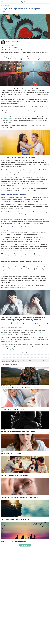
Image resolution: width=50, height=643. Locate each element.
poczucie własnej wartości (35, 221)
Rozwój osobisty (5, 517)
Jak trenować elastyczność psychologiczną (15, 519)
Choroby (3, 451)
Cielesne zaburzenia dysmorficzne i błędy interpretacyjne (19, 497)
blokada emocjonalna (33, 244)
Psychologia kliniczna (6, 495)
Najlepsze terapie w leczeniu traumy (12, 409)
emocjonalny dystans (7, 118)
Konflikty (7, 5)
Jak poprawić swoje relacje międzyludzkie (14, 475)
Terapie (3, 407)
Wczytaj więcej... (25, 545)
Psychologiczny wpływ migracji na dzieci (14, 541)
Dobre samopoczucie (6, 385)
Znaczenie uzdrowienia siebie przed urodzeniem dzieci (18, 431)
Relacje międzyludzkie (6, 473)
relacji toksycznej (40, 125)
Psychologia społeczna (6, 539)
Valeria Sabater (14, 43)
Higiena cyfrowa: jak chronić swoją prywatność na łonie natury (21, 387)
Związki (2, 5)
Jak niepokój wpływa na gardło (11, 453)
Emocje (3, 429)
